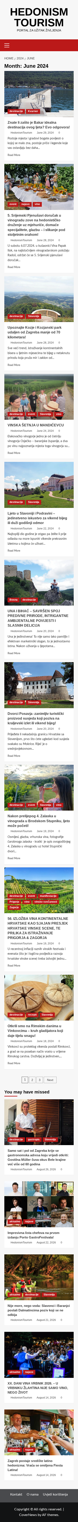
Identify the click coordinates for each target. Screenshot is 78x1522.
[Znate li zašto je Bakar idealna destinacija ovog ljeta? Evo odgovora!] (39, 94)
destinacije (16, 111)
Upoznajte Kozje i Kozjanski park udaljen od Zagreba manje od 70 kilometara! (35, 332)
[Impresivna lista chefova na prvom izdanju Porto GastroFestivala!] (39, 1204)
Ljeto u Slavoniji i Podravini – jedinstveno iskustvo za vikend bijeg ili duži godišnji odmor (37, 518)
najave (25, 204)
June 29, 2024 (45, 132)
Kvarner (33, 111)
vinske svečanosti (45, 901)
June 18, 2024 (45, 1041)
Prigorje (14, 901)
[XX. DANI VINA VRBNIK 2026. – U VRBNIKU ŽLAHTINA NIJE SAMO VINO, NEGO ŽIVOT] (39, 1355)
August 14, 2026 (46, 1397)
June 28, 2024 (45, 240)
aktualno (15, 1221)
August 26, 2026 (46, 1169)
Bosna (14, 599)
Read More (14, 155)
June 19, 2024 (45, 831)
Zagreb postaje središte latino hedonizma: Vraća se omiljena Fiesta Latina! (35, 1465)
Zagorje (14, 907)
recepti (32, 1014)
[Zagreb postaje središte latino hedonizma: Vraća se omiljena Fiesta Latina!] (39, 1432)
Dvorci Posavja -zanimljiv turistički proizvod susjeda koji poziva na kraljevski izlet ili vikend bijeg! (36, 718)
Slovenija (33, 316)
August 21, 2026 (46, 1320)
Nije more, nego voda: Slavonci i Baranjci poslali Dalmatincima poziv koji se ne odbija (39, 1310)
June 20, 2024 (45, 631)
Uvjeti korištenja (55, 1494)
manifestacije (48, 895)
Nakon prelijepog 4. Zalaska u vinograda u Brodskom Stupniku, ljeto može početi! (39, 821)
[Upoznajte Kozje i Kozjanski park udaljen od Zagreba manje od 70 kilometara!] (39, 299)
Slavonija (45, 414)
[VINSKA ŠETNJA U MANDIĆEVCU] (39, 397)
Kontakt (16, 1494)
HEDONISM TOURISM (39, 17)
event (13, 204)
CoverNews (28, 1515)
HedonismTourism (21, 132)
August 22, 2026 (46, 1242)
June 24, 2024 (45, 430)
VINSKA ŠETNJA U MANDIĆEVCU (36, 425)
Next (50, 1080)
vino (37, 204)
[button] (8, 44)
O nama (33, 1494)
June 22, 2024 (45, 528)
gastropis (34, 1139)
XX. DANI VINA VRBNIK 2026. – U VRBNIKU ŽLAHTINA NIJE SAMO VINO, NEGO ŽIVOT (38, 1388)
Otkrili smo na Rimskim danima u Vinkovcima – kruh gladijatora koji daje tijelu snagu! (35, 1031)
